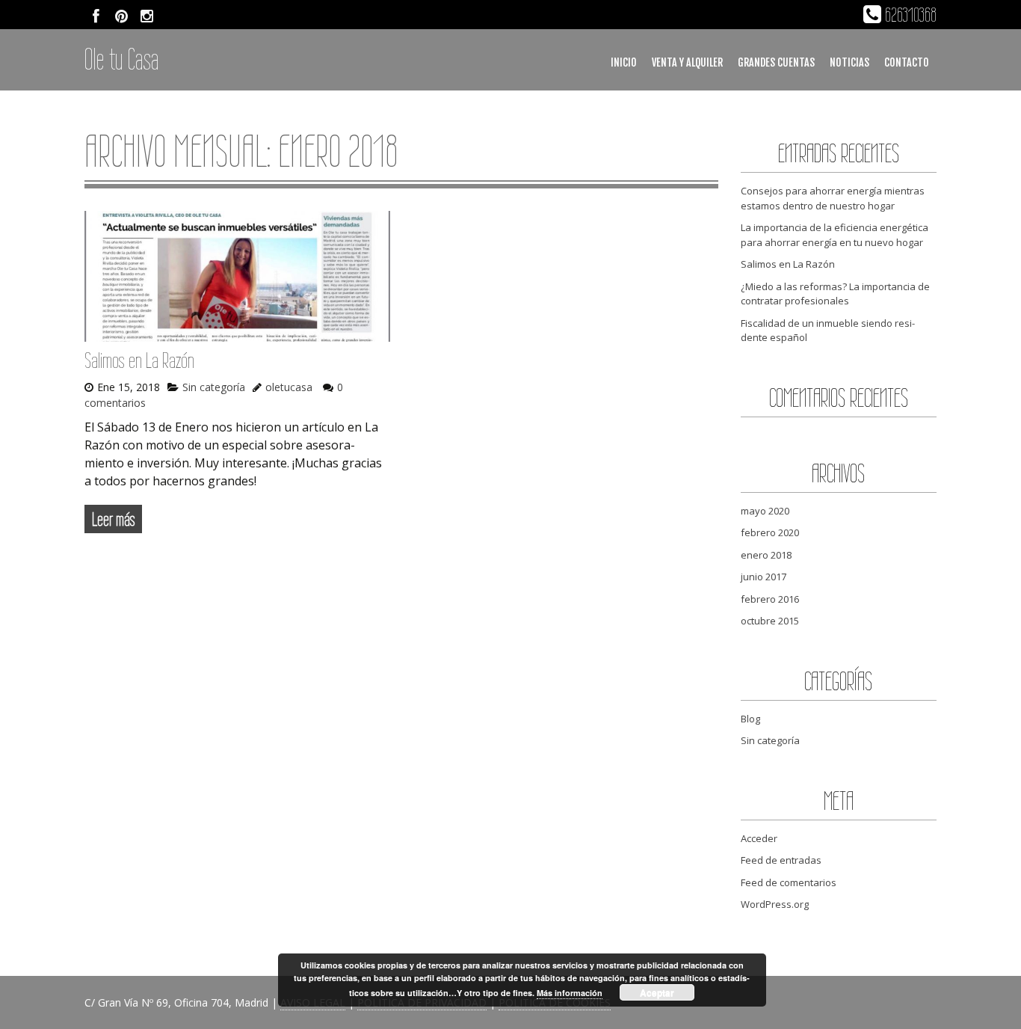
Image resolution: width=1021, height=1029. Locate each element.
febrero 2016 (770, 599)
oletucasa (288, 387)
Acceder (759, 838)
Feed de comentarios (788, 882)
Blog (750, 718)
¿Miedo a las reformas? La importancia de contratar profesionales (835, 294)
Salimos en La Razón (139, 360)
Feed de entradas (781, 860)
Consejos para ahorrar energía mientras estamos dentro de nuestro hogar (833, 198)
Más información (569, 992)
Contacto (906, 62)
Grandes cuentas (776, 62)
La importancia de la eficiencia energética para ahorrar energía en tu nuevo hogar (834, 235)
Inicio (624, 62)
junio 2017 (763, 576)
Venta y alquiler (687, 62)
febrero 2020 (770, 532)
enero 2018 (766, 555)
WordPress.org (775, 904)
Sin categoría (213, 387)
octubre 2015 (770, 620)
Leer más (113, 519)
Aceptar (657, 992)
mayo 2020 (765, 510)
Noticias (849, 62)
